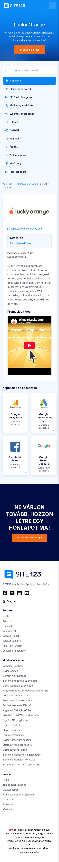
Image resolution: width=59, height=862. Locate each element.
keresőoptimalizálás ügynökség (21, 764)
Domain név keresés (14, 675)
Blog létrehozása (12, 730)
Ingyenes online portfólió (17, 710)
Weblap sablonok (12, 640)
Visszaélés (42, 848)
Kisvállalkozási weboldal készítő (21, 715)
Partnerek (8, 799)
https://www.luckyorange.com (26, 228)
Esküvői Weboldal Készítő (17, 705)
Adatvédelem (28, 848)
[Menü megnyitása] (52, 5)
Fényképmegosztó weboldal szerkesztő (25, 690)
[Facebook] (5, 593)
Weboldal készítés (13, 665)
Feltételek (14, 848)
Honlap (6, 616)
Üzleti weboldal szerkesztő (18, 685)
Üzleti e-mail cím (12, 725)
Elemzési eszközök (27, 184)
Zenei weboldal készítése (17, 700)
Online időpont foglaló (15, 749)
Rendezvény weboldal (15, 695)
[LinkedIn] (19, 593)
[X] (12, 593)
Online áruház (10, 670)
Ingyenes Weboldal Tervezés (19, 759)
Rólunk (6, 779)
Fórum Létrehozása (13, 734)
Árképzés (8, 621)
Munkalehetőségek (19, 794)
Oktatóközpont (11, 789)
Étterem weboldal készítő (17, 744)
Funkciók (8, 626)
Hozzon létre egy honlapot (29, 537)
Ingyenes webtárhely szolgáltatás (22, 754)
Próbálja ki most (29, 49)
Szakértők (8, 804)
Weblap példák (11, 635)
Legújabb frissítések (14, 650)
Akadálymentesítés (29, 852)
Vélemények (10, 630)
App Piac (7, 184)
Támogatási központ (14, 784)
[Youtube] (26, 593)
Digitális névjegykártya (15, 720)
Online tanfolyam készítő (17, 739)
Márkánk (7, 809)
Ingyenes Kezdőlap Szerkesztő (20, 680)
